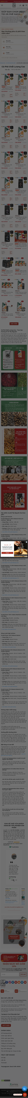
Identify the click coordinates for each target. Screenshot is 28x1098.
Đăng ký (7, 552)
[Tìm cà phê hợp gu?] (25, 1095)
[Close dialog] (26, 542)
